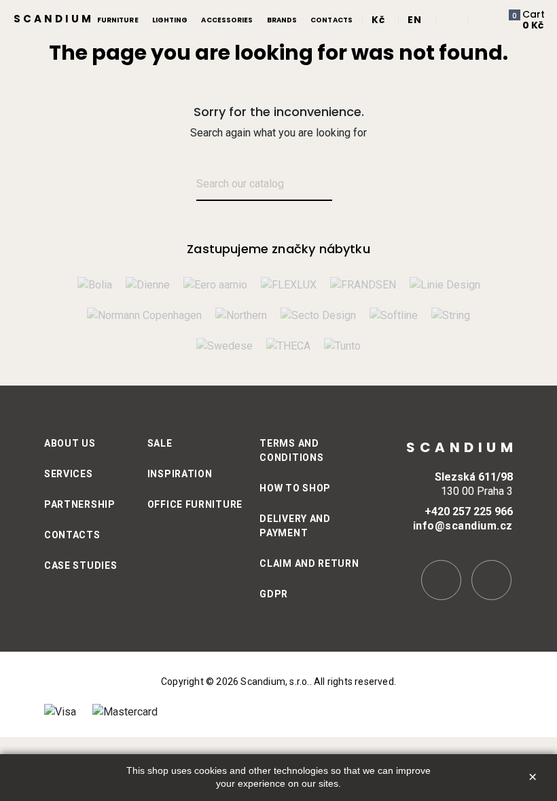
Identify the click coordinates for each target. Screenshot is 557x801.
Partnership (79, 504)
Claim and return (309, 563)
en (414, 19)
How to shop (295, 488)
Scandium (54, 19)
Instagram (441, 580)
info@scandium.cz (463, 525)
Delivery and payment (294, 525)
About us (70, 443)
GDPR (273, 594)
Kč (378, 19)
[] (348, 185)
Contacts (72, 534)
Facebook (491, 580)
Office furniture (194, 504)
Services (68, 473)
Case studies (80, 565)
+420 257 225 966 (469, 511)
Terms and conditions (291, 450)
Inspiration (180, 473)
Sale (160, 443)
